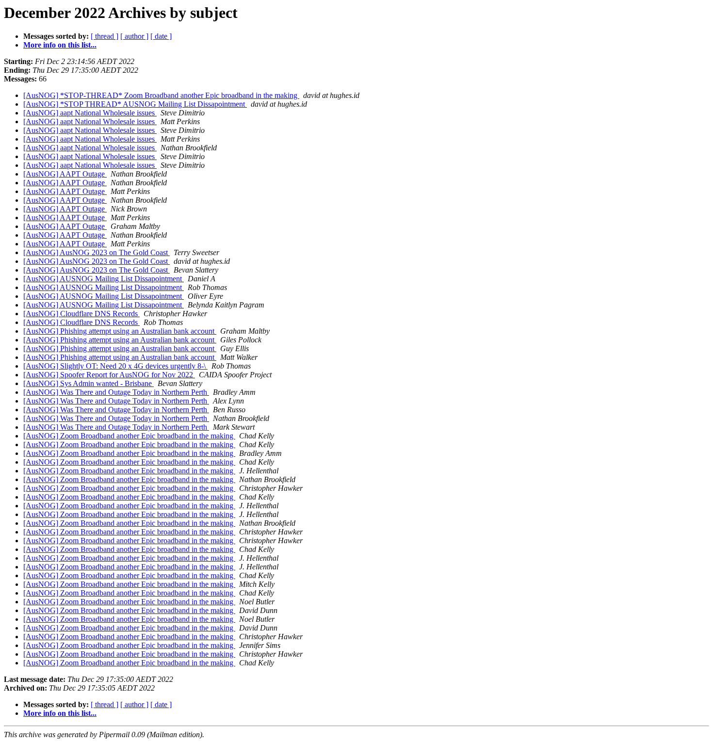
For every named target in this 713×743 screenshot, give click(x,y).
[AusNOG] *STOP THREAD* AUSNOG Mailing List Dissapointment (135, 104)
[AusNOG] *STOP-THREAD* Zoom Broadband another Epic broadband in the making (161, 95)
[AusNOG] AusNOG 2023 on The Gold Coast (96, 252)
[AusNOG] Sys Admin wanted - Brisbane (88, 383)
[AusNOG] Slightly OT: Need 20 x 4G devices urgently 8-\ (115, 366)
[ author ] (134, 36)
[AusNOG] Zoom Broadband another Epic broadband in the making (129, 436)
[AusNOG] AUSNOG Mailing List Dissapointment (103, 279)
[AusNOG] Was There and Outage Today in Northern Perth (116, 392)
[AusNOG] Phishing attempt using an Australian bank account (119, 331)
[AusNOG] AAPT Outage (65, 174)
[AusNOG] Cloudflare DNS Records (81, 313)
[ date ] (161, 36)
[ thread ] (104, 36)
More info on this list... (60, 45)
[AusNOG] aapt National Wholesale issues (90, 113)
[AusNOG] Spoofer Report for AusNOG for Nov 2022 (109, 375)
